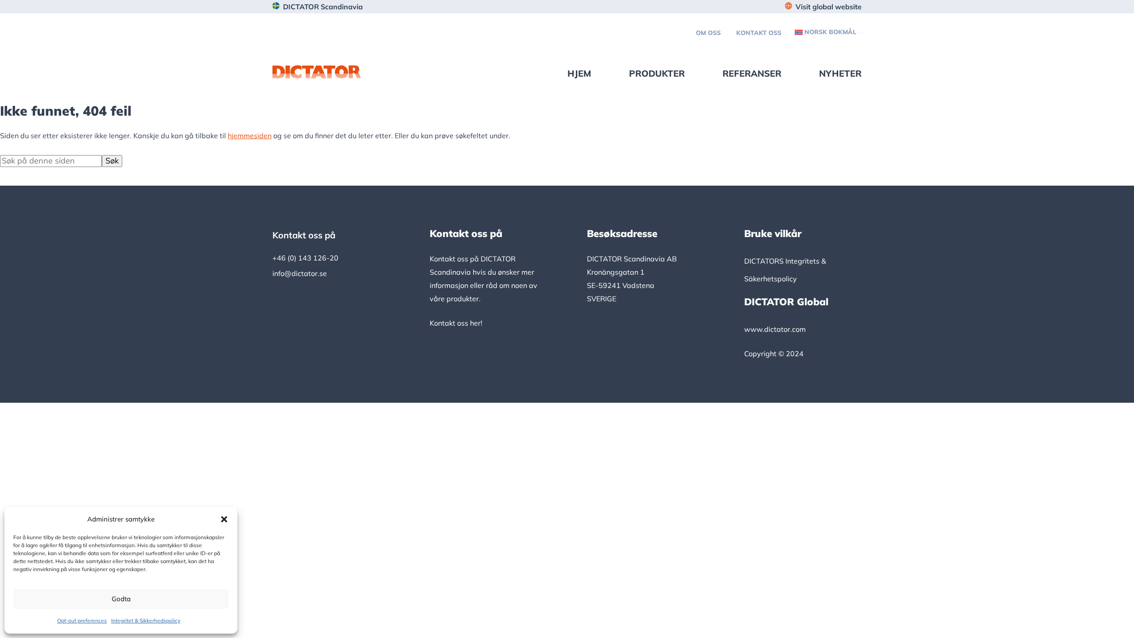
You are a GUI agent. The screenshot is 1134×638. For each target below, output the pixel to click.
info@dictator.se (299, 273)
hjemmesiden (250, 135)
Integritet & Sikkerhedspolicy (145, 620)
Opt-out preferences (82, 620)
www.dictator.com (775, 329)
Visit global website (829, 6)
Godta (121, 599)
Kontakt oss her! (456, 323)
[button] (224, 519)
